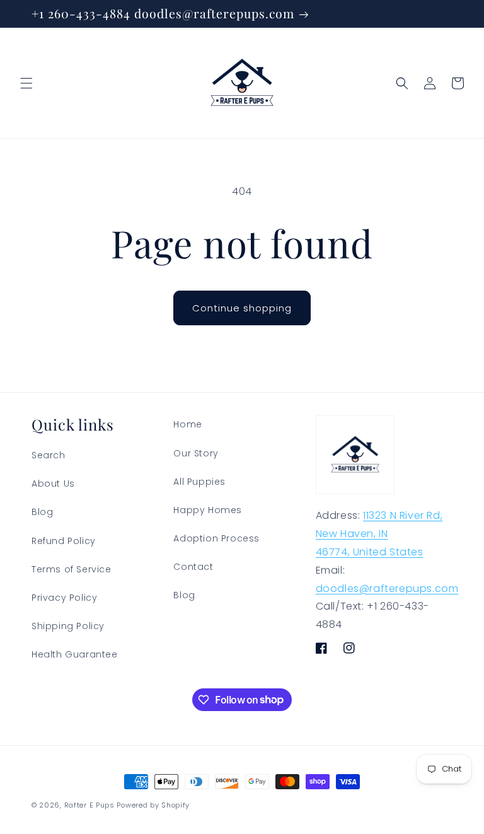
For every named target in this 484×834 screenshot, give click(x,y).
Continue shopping (242, 308)
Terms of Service (72, 569)
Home (187, 424)
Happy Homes (207, 510)
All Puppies (199, 481)
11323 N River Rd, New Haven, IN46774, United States (379, 533)
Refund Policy (64, 541)
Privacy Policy (64, 597)
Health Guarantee (75, 654)
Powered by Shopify (153, 805)
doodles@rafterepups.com (387, 588)
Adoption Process (216, 538)
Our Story (195, 453)
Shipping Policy (68, 626)
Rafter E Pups (89, 805)
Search (49, 455)
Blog (42, 512)
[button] (26, 83)
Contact (193, 566)
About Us (53, 483)
